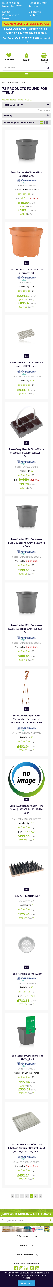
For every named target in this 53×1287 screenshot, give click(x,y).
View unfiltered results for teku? (17, 99)
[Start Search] (48, 68)
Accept (28, 1283)
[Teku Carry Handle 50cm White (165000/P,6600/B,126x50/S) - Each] (26, 421)
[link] (16, 1268)
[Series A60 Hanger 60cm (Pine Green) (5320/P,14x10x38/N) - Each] (26, 778)
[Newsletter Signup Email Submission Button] (50, 1220)
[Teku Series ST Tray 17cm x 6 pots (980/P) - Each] (26, 335)
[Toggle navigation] (26, 75)
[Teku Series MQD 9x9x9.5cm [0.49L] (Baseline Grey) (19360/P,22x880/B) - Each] (26, 1032)
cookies (15, 1272)
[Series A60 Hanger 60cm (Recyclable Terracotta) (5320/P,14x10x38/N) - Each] (26, 688)
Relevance (26, 122)
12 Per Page (10, 122)
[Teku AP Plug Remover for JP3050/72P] (26, 868)
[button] (26, 193)
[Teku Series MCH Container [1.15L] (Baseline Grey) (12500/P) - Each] (26, 516)
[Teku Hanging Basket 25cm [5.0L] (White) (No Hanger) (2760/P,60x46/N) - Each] (26, 946)
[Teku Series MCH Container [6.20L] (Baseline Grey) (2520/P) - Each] (26, 602)
